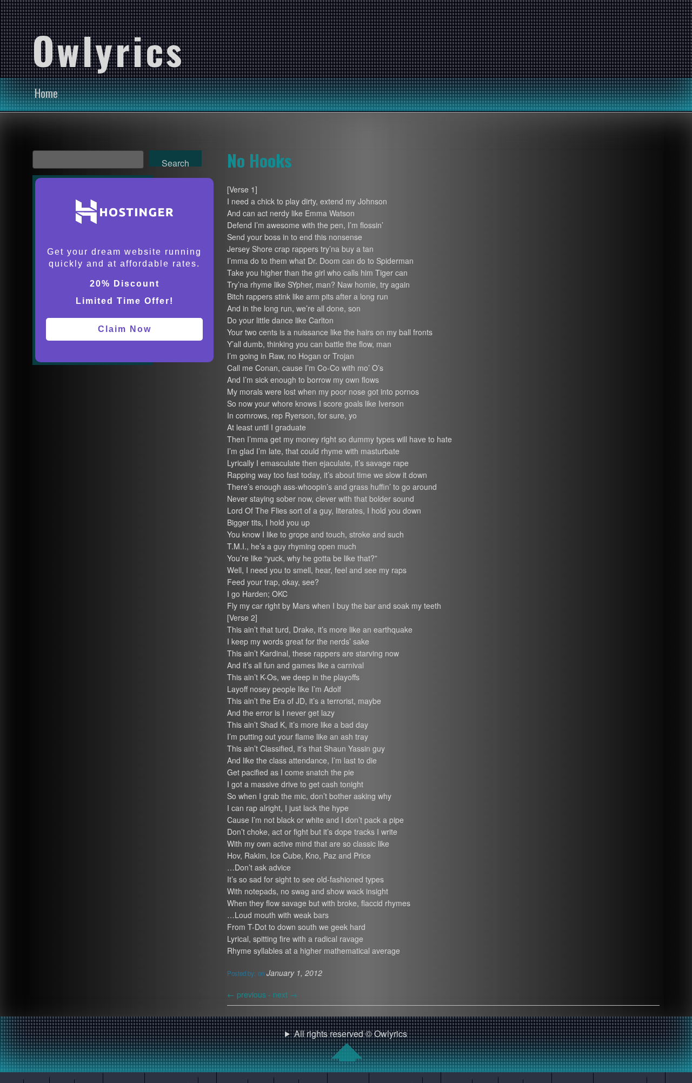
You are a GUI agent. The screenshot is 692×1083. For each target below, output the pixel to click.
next (285, 994)
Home (46, 93)
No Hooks (259, 160)
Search (175, 162)
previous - (250, 994)
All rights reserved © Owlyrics (350, 1033)
